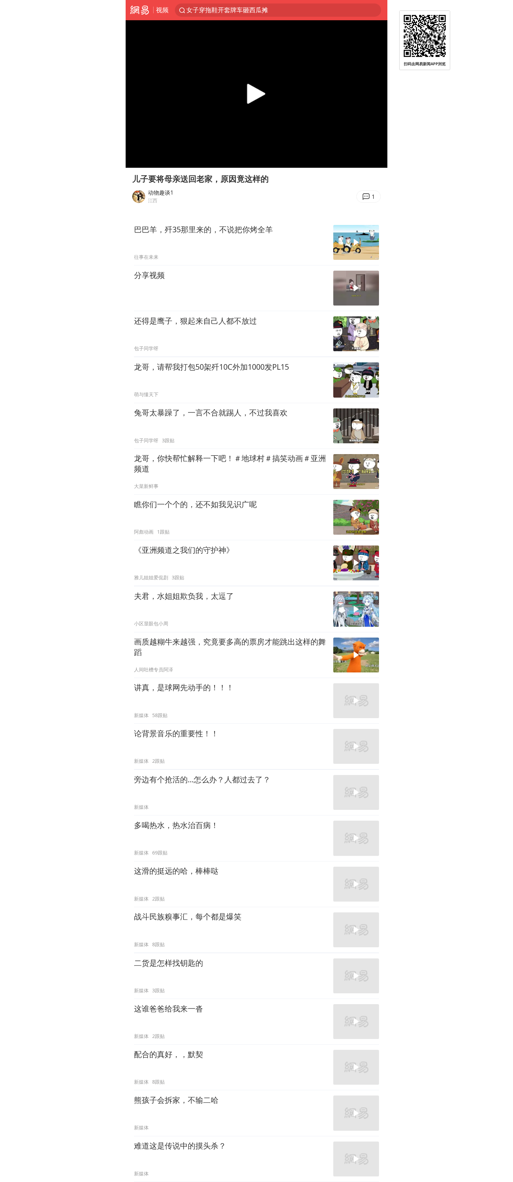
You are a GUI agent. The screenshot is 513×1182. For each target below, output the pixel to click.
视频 (162, 10)
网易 (139, 10)
